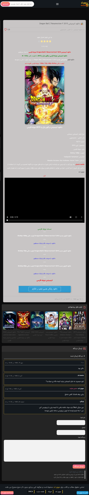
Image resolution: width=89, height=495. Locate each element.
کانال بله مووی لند (82, 493)
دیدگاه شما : (81, 437)
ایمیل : (83, 427)
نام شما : (82, 417)
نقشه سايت (40, 491)
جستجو (5, 4)
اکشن (68, 30)
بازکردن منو (57, 4)
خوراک (50, 491)
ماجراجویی (63, 30)
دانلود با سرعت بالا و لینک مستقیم (44, 243)
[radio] (50, 42)
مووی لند (81, 172)
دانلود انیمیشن (78, 30)
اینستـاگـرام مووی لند (7, 493)
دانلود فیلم (71, 60)
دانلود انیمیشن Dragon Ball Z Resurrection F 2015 (59, 23)
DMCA (30, 491)
